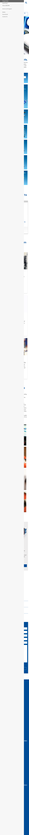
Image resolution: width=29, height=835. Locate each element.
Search (26, 3)
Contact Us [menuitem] (4, 16)
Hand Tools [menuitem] (5, 3)
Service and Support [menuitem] (7, 8)
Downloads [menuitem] (5, 14)
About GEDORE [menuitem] (6, 5)
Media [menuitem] (3, 12)
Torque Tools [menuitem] (5, 1)
